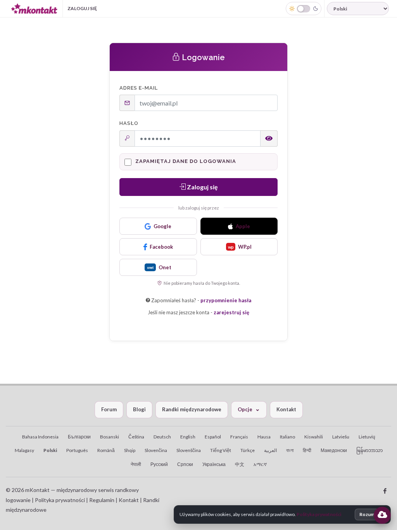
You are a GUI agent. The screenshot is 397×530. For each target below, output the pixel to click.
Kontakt (286, 409)
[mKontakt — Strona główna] (34, 8)
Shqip (129, 450)
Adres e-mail (138, 88)
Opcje (245, 409)
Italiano (287, 437)
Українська (214, 464)
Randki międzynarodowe (191, 409)
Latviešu (340, 437)
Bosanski (109, 437)
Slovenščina (188, 450)
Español (213, 437)
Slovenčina (156, 450)
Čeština (136, 437)
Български (79, 437)
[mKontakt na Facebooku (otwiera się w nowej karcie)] (385, 491)
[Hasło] (269, 138)
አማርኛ (260, 464)
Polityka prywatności (319, 514)
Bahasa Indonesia (40, 437)
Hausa (264, 437)
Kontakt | (131, 500)
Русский (159, 464)
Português (77, 450)
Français (239, 437)
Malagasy (24, 450)
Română (106, 450)
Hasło (128, 123)
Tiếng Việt (220, 450)
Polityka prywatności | (61, 500)
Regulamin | (104, 500)
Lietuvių (367, 437)
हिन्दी (307, 450)
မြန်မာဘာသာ (369, 450)
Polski (50, 450)
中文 (239, 464)
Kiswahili (313, 437)
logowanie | (20, 500)
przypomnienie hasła (225, 300)
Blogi (139, 409)
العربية (270, 450)
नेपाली (136, 464)
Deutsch (162, 437)
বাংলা (289, 450)
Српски (185, 464)
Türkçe (247, 450)
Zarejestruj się (128, 8)
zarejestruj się (231, 312)
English (187, 437)
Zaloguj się (82, 8)
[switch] (303, 8)
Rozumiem (370, 514)
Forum (109, 409)
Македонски (334, 450)
